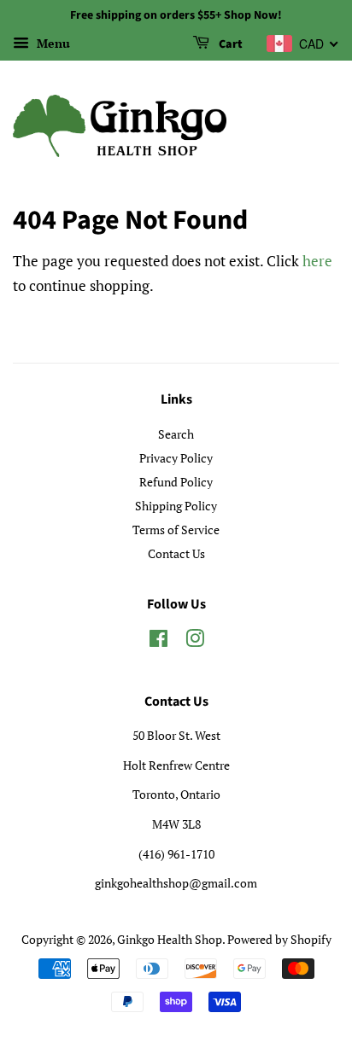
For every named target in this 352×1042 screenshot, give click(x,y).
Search (176, 434)
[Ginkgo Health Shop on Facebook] (158, 641)
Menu (51, 43)
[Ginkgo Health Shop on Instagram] (194, 641)
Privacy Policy (176, 458)
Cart (229, 44)
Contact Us (176, 553)
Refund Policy (176, 482)
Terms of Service (176, 529)
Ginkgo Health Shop (169, 939)
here (317, 261)
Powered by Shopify (279, 939)
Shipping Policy (176, 506)
